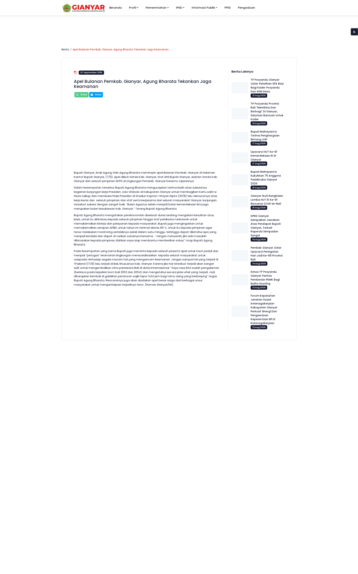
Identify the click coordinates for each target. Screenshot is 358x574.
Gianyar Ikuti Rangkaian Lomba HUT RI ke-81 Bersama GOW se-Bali (267, 200)
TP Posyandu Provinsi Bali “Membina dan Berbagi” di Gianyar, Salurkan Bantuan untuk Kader (267, 111)
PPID (227, 8)
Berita (65, 49)
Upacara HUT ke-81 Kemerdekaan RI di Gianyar (264, 155)
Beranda (115, 8)
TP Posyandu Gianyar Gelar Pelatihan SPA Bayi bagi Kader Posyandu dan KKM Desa (267, 85)
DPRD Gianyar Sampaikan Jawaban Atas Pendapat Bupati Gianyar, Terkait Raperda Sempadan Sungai (266, 225)
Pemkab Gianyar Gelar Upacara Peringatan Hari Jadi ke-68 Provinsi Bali (266, 253)
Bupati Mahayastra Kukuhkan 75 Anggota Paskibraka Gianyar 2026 (266, 177)
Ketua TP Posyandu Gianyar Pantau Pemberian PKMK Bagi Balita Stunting (265, 277)
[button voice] (354, 31)
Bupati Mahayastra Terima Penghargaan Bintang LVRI (265, 135)
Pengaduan (246, 8)
